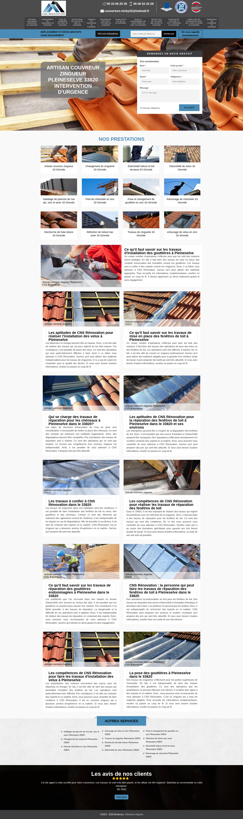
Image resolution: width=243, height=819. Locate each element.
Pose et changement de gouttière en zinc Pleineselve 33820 (162, 732)
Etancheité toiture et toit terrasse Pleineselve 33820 (160, 747)
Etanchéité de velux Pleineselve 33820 (122, 750)
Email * (143, 77)
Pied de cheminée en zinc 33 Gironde (63, 22)
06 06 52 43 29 (143, 4)
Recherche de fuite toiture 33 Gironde (105, 22)
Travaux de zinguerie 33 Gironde (91, 23)
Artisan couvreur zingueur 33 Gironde (32, 22)
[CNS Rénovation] (54, 8)
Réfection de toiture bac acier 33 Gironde (156, 22)
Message (144, 88)
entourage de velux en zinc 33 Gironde (77, 22)
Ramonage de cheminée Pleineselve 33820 (162, 755)
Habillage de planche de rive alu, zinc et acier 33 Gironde (194, 22)
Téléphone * (176, 77)
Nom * (143, 65)
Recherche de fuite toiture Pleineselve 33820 (122, 744)
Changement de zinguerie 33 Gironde (47, 22)
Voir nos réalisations (108, 34)
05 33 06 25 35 (117, 4)
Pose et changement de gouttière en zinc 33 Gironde (138, 22)
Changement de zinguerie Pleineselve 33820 (80, 741)
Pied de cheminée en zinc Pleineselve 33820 (80, 748)
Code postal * (176, 65)
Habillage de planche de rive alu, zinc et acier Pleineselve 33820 (81, 733)
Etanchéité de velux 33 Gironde (120, 21)
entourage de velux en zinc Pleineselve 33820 (122, 732)
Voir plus (121, 796)
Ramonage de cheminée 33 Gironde (212, 23)
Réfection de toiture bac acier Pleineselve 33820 (159, 740)
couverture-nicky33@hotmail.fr (127, 11)
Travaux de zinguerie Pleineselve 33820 (122, 738)
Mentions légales (134, 814)
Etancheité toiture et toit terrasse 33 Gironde (174, 22)
